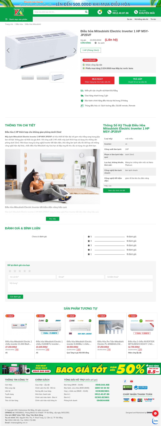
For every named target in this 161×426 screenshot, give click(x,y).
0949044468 (103, 400)
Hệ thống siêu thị (141, 19)
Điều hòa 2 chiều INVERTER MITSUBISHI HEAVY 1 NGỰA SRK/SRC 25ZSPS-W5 (111, 344)
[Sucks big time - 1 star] (10, 271)
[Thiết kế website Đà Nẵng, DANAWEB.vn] (151, 413)
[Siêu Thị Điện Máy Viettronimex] (19, 12)
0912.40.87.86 (102, 394)
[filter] (86, 12)
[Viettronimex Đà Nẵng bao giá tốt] (80, 368)
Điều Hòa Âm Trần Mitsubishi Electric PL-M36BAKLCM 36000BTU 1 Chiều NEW (80, 344)
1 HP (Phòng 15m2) (91, 50)
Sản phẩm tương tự (80, 308)
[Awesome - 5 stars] (29, 271)
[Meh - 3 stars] (19, 271)
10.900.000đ (95, 40)
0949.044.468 (102, 385)
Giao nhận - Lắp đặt (42, 385)
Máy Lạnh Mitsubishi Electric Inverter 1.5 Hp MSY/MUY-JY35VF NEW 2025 (141, 344)
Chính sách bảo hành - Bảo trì (46, 397)
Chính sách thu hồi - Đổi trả (45, 388)
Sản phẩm (147, 12)
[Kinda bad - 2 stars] (14, 271)
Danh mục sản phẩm (18, 19)
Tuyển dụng (9, 394)
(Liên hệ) (111, 39)
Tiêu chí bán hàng (11, 400)
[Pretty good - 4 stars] (24, 271)
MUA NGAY (97, 80)
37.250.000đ (72, 347)
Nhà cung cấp (10, 388)
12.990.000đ (133, 347)
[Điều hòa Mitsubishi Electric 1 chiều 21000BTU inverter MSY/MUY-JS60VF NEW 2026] (19, 326)
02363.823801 (102, 397)
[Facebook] (125, 381)
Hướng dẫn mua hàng (43, 391)
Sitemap (8, 397)
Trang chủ (9, 24)
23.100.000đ (11, 347)
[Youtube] (132, 381)
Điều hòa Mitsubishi (33, 24)
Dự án (129, 19)
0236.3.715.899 (29, 420)
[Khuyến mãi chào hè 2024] (80, 3)
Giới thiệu (8, 385)
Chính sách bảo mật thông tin (46, 400)
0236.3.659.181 (13, 420)
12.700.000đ (103, 347)
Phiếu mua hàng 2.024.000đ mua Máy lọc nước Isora (109, 68)
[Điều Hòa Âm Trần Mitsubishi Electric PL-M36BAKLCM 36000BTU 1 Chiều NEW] (80, 326)
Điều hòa (19, 24)
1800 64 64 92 (102, 388)
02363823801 (102, 391)
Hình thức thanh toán (43, 394)
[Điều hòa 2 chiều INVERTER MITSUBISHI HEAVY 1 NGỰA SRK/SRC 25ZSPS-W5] (111, 326)
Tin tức (153, 19)
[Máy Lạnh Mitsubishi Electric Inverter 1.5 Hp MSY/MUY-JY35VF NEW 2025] (142, 326)
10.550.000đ (41, 347)
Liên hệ (7, 391)
